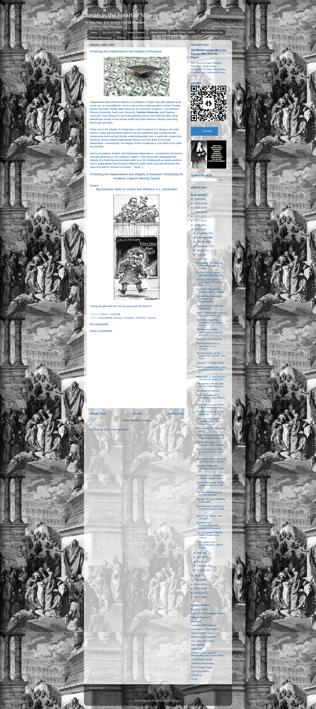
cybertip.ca (196, 675)
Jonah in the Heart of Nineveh (123, 15)
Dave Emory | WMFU (183, 32)
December (203, 233)
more (137, 167)
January (201, 570)
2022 (197, 216)
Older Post (176, 413)
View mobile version (136, 420)
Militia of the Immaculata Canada (208, 613)
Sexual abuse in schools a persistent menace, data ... (210, 509)
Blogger (177, 700)
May (199, 553)
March (200, 561)
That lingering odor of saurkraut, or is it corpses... (208, 346)
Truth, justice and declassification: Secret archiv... (210, 545)
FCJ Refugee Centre (201, 659)
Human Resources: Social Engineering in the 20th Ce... (210, 485)
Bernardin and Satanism (209, 339)
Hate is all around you (208, 391)
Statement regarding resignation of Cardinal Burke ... (210, 322)
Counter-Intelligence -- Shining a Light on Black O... (210, 468)
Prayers (121, 37)
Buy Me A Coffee (112, 32)
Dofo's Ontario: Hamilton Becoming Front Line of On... (210, 452)
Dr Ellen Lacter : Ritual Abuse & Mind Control (209, 273)
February (202, 566)
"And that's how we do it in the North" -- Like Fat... (210, 413)
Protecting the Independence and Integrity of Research (209, 525)
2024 (197, 208)
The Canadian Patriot (202, 633)
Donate (207, 131)
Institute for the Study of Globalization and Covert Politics (207, 654)
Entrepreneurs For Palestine (205, 629)
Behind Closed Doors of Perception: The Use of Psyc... (210, 282)
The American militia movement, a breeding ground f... (210, 332)
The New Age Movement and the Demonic (209, 493)
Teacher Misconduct (100, 37)
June (200, 259)
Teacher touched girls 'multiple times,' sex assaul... (208, 421)
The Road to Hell (140, 37)
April (199, 557)
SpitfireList (196, 649)
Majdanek (196, 621)
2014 (197, 593)
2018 (197, 575)
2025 (197, 203)
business (118, 318)
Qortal (194, 679)
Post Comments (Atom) (116, 429)
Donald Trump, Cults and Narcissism (210, 307)
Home (93, 32)
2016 (197, 584)
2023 (197, 212)
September (203, 246)
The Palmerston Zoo (212, 32)
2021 (197, 221)
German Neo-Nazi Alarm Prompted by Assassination (209, 299)
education (141, 318)
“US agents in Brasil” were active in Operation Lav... (211, 385)
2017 (197, 580)
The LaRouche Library (202, 641)
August (201, 250)
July (199, 255)
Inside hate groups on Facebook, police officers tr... (211, 398)
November (203, 237)
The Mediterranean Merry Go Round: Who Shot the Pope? (208, 54)
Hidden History (158, 32)
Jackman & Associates (202, 663)
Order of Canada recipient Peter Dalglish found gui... (211, 436)
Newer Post (98, 413)
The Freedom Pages (201, 667)
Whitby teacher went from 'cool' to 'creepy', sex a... (210, 476)
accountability (105, 318)
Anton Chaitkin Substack (203, 637)
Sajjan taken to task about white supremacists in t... (211, 406)
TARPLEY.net (198, 645)
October (201, 242)
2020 (197, 225)
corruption (129, 318)
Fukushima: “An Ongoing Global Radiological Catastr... (210, 265)
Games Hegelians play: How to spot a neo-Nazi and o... (211, 370)
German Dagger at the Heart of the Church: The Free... (211, 356)
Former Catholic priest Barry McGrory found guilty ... (211, 314)
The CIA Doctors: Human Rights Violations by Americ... (210, 535)
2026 (197, 199)
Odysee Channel (135, 32)
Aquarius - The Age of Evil (210, 363)
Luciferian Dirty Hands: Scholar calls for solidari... (211, 290)
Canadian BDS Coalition (203, 625)
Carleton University (147, 112)
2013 (197, 597)
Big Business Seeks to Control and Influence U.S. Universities (136, 189)
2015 (197, 588)
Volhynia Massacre (201, 617)
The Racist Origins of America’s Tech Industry (210, 443)
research (152, 318)
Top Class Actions (200, 671)
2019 (197, 229)
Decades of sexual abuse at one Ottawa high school (211, 460)
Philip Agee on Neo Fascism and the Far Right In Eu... (211, 378)
